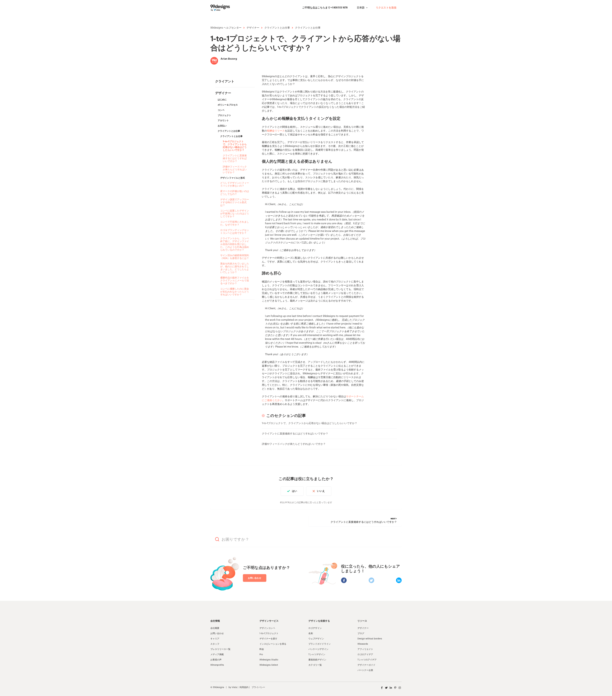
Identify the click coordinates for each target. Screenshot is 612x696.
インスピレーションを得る (272, 644)
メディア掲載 (217, 654)
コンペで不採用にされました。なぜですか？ (234, 223)
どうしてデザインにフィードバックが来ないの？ (234, 184)
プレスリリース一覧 (220, 649)
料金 (261, 649)
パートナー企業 (365, 670)
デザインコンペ (267, 628)
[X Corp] (371, 580)
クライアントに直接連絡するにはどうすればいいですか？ (235, 158)
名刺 (310, 633)
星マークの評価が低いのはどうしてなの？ (234, 192)
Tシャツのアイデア (367, 660)
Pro (261, 654)
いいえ (321, 491)
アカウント (223, 120)
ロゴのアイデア (365, 654)
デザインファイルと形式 (232, 178)
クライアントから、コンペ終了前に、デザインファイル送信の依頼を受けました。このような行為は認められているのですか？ (234, 244)
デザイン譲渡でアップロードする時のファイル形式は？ (234, 202)
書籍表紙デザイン (317, 660)
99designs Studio (268, 660)
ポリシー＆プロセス (228, 105)
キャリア (214, 639)
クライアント (224, 81)
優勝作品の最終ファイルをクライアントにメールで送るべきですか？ (234, 281)
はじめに (222, 99)
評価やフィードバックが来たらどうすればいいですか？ (235, 170)
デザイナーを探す (268, 639)
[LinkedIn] (399, 580)
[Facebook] (344, 580)
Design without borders (369, 639)
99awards (362, 644)
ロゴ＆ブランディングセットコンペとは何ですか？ (234, 231)
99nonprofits (217, 665)
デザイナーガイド (366, 665)
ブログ (360, 633)
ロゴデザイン (315, 628)
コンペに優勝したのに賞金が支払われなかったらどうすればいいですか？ (234, 292)
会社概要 (214, 628)
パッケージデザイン (318, 649)
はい (294, 491)
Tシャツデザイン (316, 654)
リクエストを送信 (386, 8)
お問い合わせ (254, 578)
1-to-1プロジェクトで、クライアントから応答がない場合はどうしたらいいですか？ (235, 145)
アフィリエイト (365, 649)
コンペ (221, 110)
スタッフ (214, 644)
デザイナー (253, 27)
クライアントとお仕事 (277, 27)
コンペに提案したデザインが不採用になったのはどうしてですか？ (234, 214)
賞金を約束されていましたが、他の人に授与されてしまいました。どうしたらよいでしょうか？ (234, 268)
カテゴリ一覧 (315, 665)
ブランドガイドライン (319, 644)
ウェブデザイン (316, 639)
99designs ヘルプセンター (225, 27)
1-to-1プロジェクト (268, 633)
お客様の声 (216, 660)
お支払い (222, 126)
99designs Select (268, 665)
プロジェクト (224, 115)
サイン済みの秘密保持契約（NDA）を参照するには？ (234, 256)
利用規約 (244, 687)
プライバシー (258, 687)
